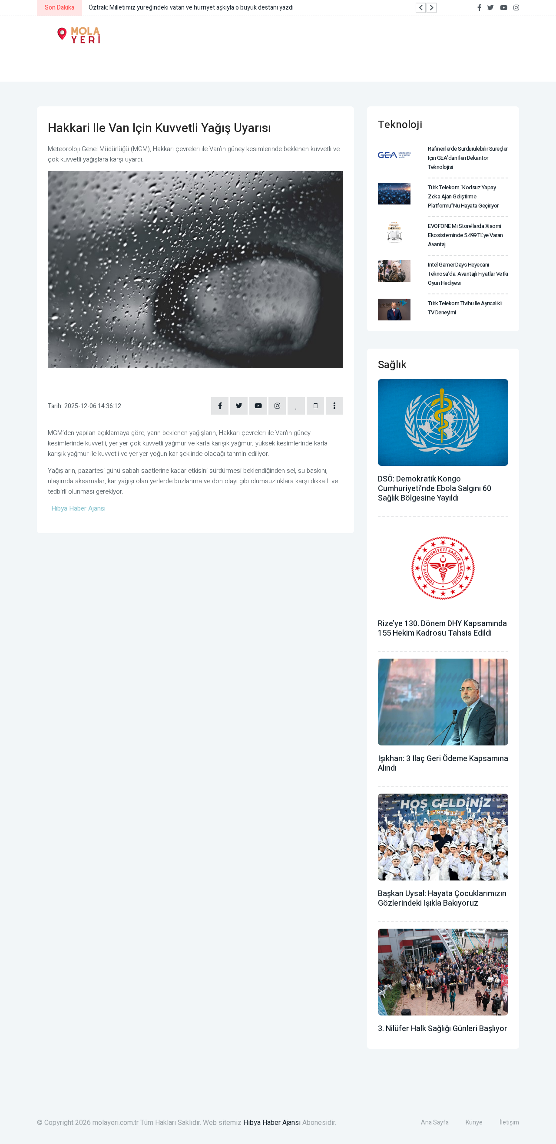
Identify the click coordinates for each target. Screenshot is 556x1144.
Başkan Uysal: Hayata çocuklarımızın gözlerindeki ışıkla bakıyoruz (442, 898)
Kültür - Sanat (220, 64)
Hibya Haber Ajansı (272, 1123)
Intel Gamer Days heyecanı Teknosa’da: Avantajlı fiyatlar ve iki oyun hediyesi (468, 273)
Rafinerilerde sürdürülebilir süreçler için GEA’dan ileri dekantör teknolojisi (468, 158)
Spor (278, 64)
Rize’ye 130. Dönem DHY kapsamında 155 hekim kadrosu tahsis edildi (442, 628)
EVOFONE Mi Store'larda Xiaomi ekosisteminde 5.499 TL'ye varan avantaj (465, 235)
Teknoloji (326, 64)
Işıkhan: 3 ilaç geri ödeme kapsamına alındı (443, 763)
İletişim (509, 1122)
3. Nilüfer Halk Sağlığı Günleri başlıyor (442, 1029)
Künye (474, 1122)
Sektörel (383, 64)
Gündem (60, 64)
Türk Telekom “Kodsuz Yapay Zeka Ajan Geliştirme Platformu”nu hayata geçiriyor (463, 196)
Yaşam (159, 64)
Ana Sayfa (435, 1122)
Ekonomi (111, 64)
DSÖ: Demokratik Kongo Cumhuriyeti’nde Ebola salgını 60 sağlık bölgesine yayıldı (434, 488)
